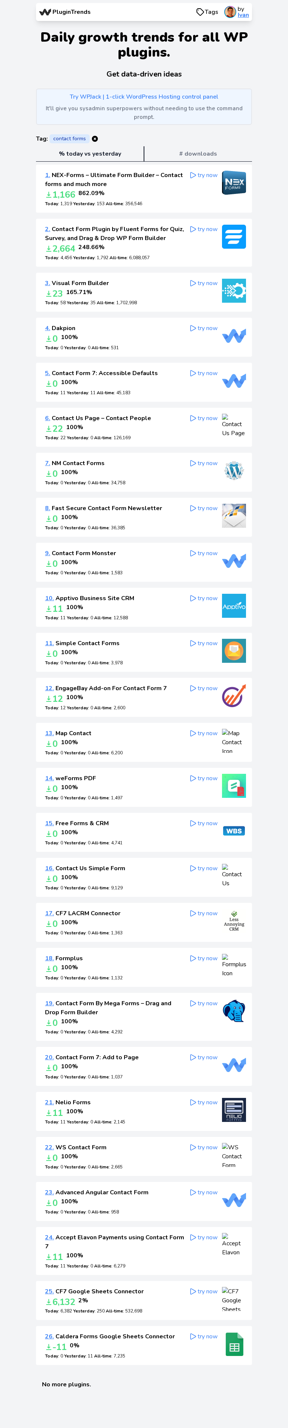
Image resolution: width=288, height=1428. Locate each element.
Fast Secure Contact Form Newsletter (103, 508)
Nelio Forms (68, 1102)
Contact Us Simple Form (85, 868)
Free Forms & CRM (77, 823)
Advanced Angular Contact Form (96, 1192)
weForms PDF (70, 778)
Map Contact (68, 733)
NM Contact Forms (75, 463)
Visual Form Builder (77, 283)
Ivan (243, 15)
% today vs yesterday (90, 154)
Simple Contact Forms (82, 643)
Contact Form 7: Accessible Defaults (101, 373)
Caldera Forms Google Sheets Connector (110, 1336)
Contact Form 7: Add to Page (92, 1057)
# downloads (198, 154)
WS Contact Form (75, 1147)
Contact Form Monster (80, 553)
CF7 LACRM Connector (82, 913)
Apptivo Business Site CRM (89, 598)
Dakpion (60, 328)
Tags (211, 12)
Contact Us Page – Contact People (98, 418)
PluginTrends (71, 12)
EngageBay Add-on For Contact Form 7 (106, 688)
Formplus (64, 958)
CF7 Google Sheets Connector (94, 1291)
